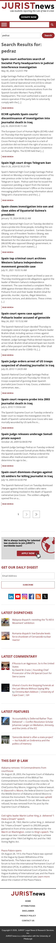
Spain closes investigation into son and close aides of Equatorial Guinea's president (27, 210)
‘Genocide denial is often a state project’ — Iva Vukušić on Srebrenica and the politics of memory (32, 740)
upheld (48, 797)
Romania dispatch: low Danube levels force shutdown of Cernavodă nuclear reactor (31, 636)
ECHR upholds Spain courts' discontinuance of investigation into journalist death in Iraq (25, 118)
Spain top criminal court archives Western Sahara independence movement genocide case (23, 262)
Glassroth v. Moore (13, 790)
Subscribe (28, 584)
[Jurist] (28, 7)
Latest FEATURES (15, 711)
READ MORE (7, 107)
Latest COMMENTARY (19, 656)
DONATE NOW (28, 17)
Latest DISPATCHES (17, 612)
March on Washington (12, 831)
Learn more (44, 876)
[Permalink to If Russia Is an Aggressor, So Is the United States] (5, 666)
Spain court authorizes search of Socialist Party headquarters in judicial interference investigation (27, 63)
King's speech (42, 831)
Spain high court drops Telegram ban (26, 163)
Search (52, 24)
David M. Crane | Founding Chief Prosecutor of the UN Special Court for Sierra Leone (32, 673)
